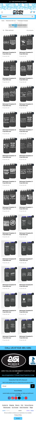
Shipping (11, 405)
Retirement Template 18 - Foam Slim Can (9, 130)
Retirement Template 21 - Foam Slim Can (26, 79)
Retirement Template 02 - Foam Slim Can (9, 337)
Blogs (31, 407)
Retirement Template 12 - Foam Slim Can (9, 208)
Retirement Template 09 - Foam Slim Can (26, 233)
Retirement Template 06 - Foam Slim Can (9, 285)
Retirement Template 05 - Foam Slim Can (26, 285)
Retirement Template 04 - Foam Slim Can (9, 311)
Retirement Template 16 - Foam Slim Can (9, 156)
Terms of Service (29, 405)
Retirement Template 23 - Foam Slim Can (26, 53)
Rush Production (24, 407)
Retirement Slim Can (11, 20)
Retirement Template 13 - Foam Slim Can (26, 182)
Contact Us (5, 405)
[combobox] (18, 16)
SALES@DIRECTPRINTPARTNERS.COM (18, 375)
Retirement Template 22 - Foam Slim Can (9, 79)
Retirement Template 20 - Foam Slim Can (9, 104)
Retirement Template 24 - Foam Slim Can (9, 53)
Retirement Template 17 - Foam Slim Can (26, 130)
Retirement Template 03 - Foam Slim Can (26, 311)
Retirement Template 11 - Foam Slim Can (26, 208)
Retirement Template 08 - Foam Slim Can (9, 259)
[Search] (32, 16)
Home (3, 20)
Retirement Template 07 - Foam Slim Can (26, 259)
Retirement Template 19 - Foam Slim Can (26, 104)
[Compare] (16, 36)
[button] (3, 12)
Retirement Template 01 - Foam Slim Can (26, 337)
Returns (17, 405)
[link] (18, 25)
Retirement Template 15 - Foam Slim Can (26, 156)
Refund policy (6, 407)
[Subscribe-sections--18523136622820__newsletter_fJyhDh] (33, 386)
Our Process (15, 407)
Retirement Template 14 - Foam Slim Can (9, 182)
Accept (18, 418)
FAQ (22, 405)
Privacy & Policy (18, 414)
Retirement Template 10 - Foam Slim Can (9, 233)
